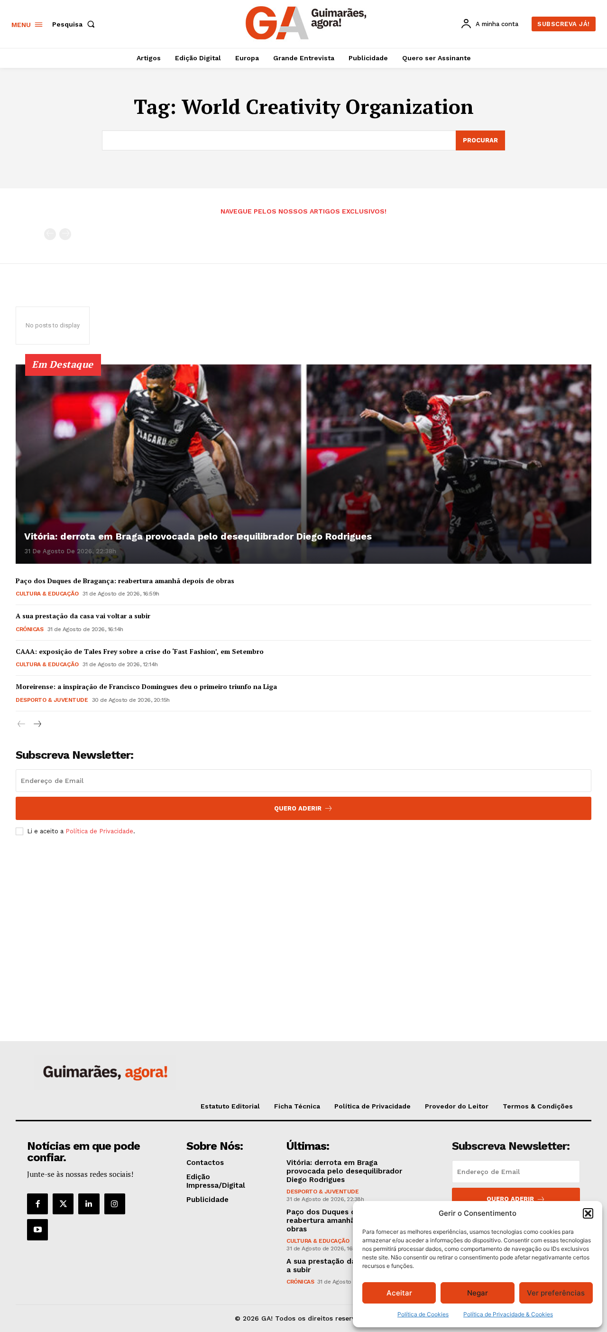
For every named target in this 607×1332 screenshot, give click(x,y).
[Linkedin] (88, 1203)
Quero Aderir (298, 808)
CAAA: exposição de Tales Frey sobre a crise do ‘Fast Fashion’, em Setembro (140, 651)
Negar (477, 1292)
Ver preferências (556, 1292)
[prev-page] (50, 234)
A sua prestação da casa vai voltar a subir (83, 615)
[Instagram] (114, 1203)
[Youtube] (37, 1229)
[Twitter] (63, 1203)
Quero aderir (510, 1198)
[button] (588, 1213)
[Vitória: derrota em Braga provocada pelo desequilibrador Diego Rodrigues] (303, 464)
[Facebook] (37, 1203)
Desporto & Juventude (52, 700)
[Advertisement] (303, 913)
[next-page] (37, 724)
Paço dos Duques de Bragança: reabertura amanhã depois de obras (125, 580)
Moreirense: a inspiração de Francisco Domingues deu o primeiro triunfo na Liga (146, 686)
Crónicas (29, 629)
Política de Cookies (423, 1314)
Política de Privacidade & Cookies (508, 1314)
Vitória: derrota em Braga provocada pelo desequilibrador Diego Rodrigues (198, 536)
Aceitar (399, 1292)
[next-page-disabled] (65, 234)
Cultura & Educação (47, 593)
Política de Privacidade (99, 831)
